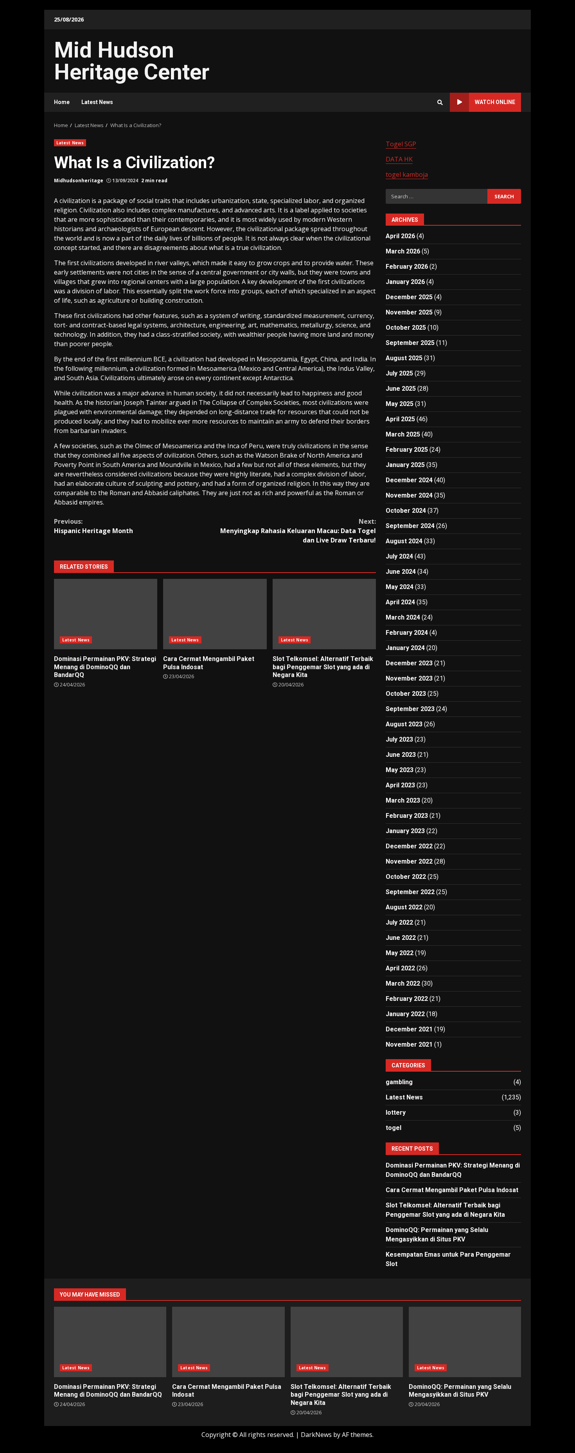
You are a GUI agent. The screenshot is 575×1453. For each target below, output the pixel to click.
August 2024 (404, 541)
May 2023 (399, 770)
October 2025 (406, 327)
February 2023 (407, 815)
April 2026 (400, 236)
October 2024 (406, 510)
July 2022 (399, 922)
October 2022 (406, 876)
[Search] (440, 102)
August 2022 (404, 907)
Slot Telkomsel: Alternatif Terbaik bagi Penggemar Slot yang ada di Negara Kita (324, 614)
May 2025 (399, 404)
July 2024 (399, 556)
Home (62, 102)
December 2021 (409, 1029)
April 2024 (400, 602)
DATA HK (399, 159)
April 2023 (400, 785)
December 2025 (409, 297)
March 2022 (403, 983)
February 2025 (407, 449)
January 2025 (405, 465)
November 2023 (409, 678)
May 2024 (399, 587)
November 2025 (409, 312)
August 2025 (404, 358)
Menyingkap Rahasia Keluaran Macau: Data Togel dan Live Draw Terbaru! (298, 530)
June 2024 (401, 571)
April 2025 (400, 419)
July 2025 (399, 373)
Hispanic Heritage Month (93, 526)
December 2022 (409, 846)
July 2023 (399, 739)
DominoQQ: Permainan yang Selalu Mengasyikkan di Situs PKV (465, 1342)
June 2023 (401, 754)
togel (393, 1128)
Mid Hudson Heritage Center (131, 61)
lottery (396, 1112)
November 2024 (409, 495)
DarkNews (316, 1434)
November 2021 (409, 1044)
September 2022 (410, 892)
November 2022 (409, 861)
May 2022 (399, 953)
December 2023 (409, 663)
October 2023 (406, 693)
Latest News (97, 102)
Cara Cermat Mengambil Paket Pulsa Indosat (214, 614)
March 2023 (403, 800)
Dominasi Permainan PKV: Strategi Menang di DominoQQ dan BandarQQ (105, 614)
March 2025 (403, 434)
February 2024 (407, 632)
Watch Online (495, 102)
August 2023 (404, 724)
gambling (399, 1082)
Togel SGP (401, 144)
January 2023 (405, 831)
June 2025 (401, 388)
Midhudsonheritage (78, 180)
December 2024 (409, 480)
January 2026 (405, 282)
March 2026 (403, 251)
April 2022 (400, 968)
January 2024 (405, 648)
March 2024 (403, 617)
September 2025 (410, 343)
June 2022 (401, 937)
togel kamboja (407, 174)
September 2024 (410, 526)
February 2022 (407, 998)
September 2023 (410, 709)
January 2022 (405, 1014)
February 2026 (407, 266)
